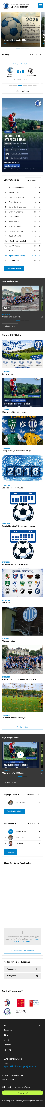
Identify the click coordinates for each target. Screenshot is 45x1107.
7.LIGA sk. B (7, 603)
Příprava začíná (8, 641)
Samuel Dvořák (20, 803)
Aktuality (8, 1030)
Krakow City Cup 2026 (11, 317)
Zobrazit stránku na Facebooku (22, 951)
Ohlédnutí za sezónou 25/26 (14, 718)
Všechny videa (10, 782)
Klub (6, 1025)
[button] (10, 85)
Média (6, 1040)
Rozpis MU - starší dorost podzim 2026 (18, 526)
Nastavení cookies (9, 1079)
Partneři (7, 1045)
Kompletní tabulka (14, 268)
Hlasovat (10, 852)
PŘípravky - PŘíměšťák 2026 (14, 412)
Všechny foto (10, 326)
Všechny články (22, 727)
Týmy (6, 1035)
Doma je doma (8, 374)
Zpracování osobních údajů (12, 1075)
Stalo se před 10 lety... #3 (12, 488)
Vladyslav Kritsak (20, 831)
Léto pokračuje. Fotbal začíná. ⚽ (16, 450)
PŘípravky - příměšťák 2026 (14, 773)
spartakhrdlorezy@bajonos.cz (20, 1066)
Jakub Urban (19, 843)
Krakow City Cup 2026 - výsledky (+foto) (19, 679)
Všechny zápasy (22, 91)
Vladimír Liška (19, 837)
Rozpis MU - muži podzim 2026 (15, 564)
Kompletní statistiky (14, 811)
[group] (20, 71)
